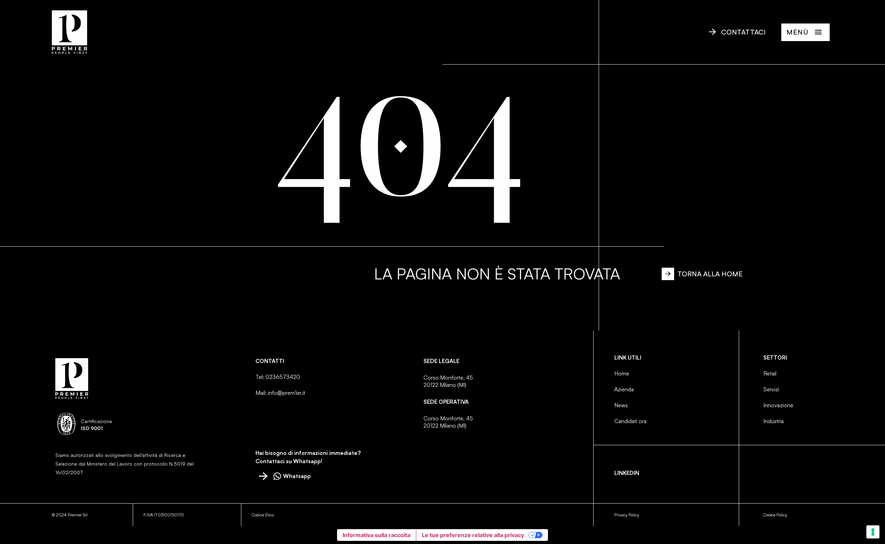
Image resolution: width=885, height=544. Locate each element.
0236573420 (283, 376)
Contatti (269, 360)
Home (621, 373)
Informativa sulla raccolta (376, 535)
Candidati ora (630, 421)
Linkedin (626, 472)
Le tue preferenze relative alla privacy (473, 535)
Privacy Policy (626, 514)
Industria (773, 421)
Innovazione (778, 405)
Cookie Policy (775, 514)
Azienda (624, 389)
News (621, 405)
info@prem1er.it (286, 392)
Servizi (771, 389)
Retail (769, 373)
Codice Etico (263, 514)
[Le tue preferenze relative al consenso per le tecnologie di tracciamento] (872, 531)
